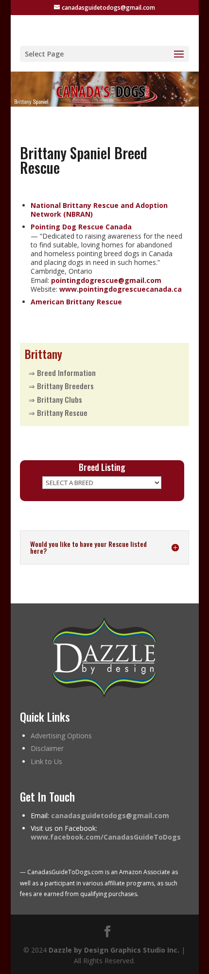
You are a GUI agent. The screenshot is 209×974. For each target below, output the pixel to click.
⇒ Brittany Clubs (55, 399)
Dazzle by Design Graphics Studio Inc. (114, 950)
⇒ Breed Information (62, 372)
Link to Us (46, 761)
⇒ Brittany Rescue (58, 412)
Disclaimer (47, 748)
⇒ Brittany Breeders (61, 385)
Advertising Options (61, 735)
